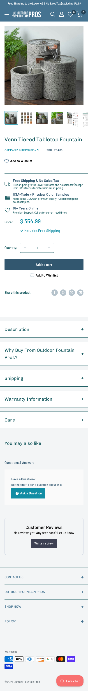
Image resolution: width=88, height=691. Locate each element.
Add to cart (44, 264)
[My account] (61, 14)
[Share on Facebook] (54, 292)
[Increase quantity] (49, 248)
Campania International (22, 150)
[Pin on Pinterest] (63, 292)
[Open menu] (7, 14)
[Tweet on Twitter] (72, 292)
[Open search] (52, 14)
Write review (44, 543)
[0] (80, 14)
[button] (79, 14)
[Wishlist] (70, 14)
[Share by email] (80, 292)
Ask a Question (30, 493)
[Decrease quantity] (25, 248)
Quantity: (11, 248)
